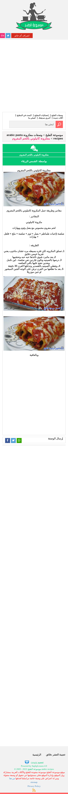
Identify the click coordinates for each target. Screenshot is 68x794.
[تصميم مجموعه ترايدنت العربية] (34, 762)
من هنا (12, 778)
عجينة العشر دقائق (56, 754)
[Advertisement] (34, 75)
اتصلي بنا (31, 118)
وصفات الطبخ (57, 115)
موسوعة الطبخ (54, 135)
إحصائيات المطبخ (41, 115)
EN (2, 35)
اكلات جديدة (58, 118)
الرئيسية (37, 754)
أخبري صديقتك (44, 118)
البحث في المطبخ (24, 115)
